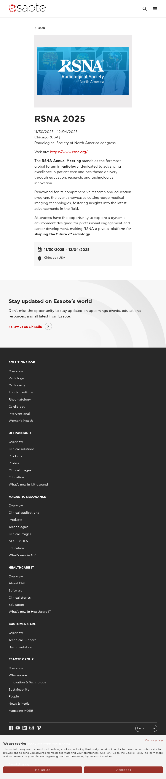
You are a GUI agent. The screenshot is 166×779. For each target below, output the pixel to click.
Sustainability (19, 689)
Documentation (20, 647)
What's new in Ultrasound (28, 484)
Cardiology (17, 406)
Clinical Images (20, 470)
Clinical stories (20, 597)
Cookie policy (154, 740)
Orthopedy (17, 385)
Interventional (19, 413)
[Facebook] (11, 728)
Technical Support (22, 640)
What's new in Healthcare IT (30, 611)
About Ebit (17, 583)
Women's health (21, 420)
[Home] (27, 8)
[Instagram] (31, 728)
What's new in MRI (23, 555)
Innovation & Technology (27, 682)
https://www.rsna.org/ (69, 152)
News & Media (19, 703)
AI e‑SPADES (18, 541)
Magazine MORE (21, 710)
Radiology (16, 378)
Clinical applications (24, 512)
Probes (14, 463)
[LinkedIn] (24, 728)
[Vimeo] (39, 728)
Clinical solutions (21, 449)
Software (15, 590)
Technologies (18, 527)
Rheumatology (20, 399)
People (14, 696)
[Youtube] (17, 728)
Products (15, 456)
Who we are (18, 675)
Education (16, 477)
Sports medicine (21, 392)
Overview (16, 371)
